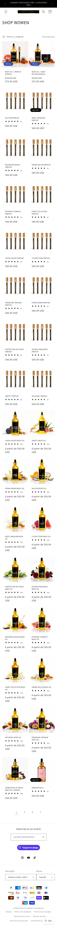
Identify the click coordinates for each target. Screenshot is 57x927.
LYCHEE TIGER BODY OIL (41, 536)
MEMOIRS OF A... (38, 788)
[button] (6, 12)
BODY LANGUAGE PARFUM (38, 119)
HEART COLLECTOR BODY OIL (15, 688)
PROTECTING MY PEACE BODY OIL (14, 588)
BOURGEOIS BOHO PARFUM (12, 166)
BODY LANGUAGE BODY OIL (14, 537)
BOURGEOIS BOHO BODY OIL (15, 638)
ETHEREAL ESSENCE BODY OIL (40, 638)
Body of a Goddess (26, 908)
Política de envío (39, 916)
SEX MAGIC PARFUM (39, 396)
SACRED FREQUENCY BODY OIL (40, 588)
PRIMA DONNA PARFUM (41, 303)
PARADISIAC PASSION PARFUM (13, 304)
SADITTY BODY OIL (39, 440)
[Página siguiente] (40, 812)
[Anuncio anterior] (5, 4)
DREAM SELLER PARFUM (41, 165)
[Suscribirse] (43, 837)
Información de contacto (40, 921)
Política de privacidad (42, 912)
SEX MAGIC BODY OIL (13, 737)
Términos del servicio (22, 916)
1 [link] (16, 812)
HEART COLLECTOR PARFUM (39, 212)
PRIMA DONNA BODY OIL (14, 488)
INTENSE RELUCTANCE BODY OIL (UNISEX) (14, 789)
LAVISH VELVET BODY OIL (15, 440)
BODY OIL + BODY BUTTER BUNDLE (38, 73)
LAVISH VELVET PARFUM (14, 258)
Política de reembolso (22, 912)
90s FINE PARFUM (12, 118)
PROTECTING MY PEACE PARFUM (14, 350)
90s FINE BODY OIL (39, 488)
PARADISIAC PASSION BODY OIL (40, 738)
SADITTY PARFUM (12, 396)
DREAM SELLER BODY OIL (42, 687)
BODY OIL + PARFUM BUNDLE (13, 73)
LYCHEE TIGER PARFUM (41, 258)
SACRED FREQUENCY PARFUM (40, 350)
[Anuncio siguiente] (51, 4)
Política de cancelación (19, 921)
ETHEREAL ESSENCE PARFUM (13, 212)
